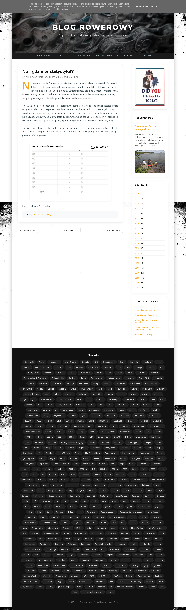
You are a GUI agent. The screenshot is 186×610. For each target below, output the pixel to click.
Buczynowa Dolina (55, 490)
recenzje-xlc (125, 431)
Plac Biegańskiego (92, 453)
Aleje (92, 405)
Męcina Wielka (137, 528)
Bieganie (133, 394)
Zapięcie (158, 576)
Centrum (72, 378)
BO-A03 (64, 480)
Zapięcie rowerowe (30, 581)
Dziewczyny (94, 410)
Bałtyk (97, 480)
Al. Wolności (145, 474)
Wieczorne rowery (96, 571)
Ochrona (124, 533)
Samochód (59, 554)
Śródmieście (129, 399)
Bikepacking (131, 485)
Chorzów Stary (75, 496)
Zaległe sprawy (144, 576)
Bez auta (123, 480)
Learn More (142, 6)
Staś (128, 367)
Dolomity (85, 362)
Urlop (89, 399)
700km (97, 474)
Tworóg (135, 565)
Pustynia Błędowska (103, 544)
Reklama (64, 549)
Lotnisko (26, 367)
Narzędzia (27, 426)
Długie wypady (87, 389)
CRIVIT (149, 490)
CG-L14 (115, 490)
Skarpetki (109, 554)
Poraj (114, 426)
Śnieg (75, 592)
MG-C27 (133, 522)
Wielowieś (113, 571)
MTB (26, 447)
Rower (41, 362)
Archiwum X (27, 480)
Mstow (113, 528)
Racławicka (146, 544)
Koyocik (86, 517)
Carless (25, 496)
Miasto (24, 528)
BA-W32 (40, 480)
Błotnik (92, 490)
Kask (48, 512)
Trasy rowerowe (64, 405)
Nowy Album (33, 373)
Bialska (56, 394)
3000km (52, 474)
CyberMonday (121, 496)
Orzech (49, 405)
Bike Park (86, 485)
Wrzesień (155, 571)
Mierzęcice (157, 421)
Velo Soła (31, 571)
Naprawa (82, 447)
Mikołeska (67, 528)
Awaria (31, 383)
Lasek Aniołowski (65, 399)
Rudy (103, 549)
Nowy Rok (69, 394)
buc (111, 581)
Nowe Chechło (70, 362)
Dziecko (135, 405)
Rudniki (97, 458)
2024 (137, 203)
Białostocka (57, 485)
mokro (160, 581)
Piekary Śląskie (58, 378)
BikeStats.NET (115, 485)
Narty (24, 533)
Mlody (95, 383)
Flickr (85, 501)
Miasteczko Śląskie (42, 367)
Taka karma (43, 565)
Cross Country (109, 362)
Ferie (153, 399)
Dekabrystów (103, 437)
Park (40, 538)
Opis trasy (125, 447)
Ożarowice (108, 367)
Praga (147, 538)
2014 (137, 253)
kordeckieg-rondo (108, 431)
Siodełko (97, 554)
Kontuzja (117, 442)
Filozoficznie (46, 501)
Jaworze (119, 506)
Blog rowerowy (93, 27)
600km (61, 437)
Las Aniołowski (30, 522)
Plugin (77, 538)
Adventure (120, 474)
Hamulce (146, 405)
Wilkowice (80, 405)
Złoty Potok (100, 581)
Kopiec (132, 410)
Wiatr (66, 571)
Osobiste (137, 447)
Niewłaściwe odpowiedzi (146, 315)
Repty (122, 362)
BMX (109, 405)
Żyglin (24, 399)
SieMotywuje (27, 389)
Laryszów (155, 517)
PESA (162, 533)
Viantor (43, 571)
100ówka (156, 463)
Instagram (84, 56)
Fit (57, 501)
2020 (137, 223)
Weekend (147, 362)
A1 (56, 410)
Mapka (36, 447)
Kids (79, 512)
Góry (27, 506)
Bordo (40, 490)
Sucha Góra (147, 389)
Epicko (91, 421)
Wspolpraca (111, 415)
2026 (137, 193)
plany (79, 587)
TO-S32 (137, 560)
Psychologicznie (28, 458)
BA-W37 (52, 480)
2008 (137, 282)
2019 (137, 228)
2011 (137, 268)
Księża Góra (99, 517)
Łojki (122, 463)
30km (63, 474)
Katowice (59, 512)
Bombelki (48, 373)
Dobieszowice (96, 378)
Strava (134, 389)
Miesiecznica (53, 528)
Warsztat (154, 373)
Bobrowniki (28, 490)
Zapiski (92, 431)
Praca (83, 378)
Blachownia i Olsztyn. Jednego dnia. (146, 128)
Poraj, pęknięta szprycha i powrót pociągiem (147, 328)
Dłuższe (80, 421)
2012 (137, 263)
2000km (103, 469)
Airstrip (132, 474)
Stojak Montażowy (45, 560)
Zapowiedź (43, 463)
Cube (109, 373)
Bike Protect (100, 485)
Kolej (101, 389)
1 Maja (40, 389)
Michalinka (158, 378)
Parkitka (49, 453)
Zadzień (161, 458)
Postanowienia (128, 453)
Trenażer (151, 367)
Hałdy (47, 506)
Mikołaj (47, 447)
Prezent (160, 453)
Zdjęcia (60, 581)
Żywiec (110, 592)
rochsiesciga (154, 415)
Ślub (161, 587)
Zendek (121, 394)
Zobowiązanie (84, 581)
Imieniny (72, 506)
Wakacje (145, 394)
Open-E (51, 426)
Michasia (79, 367)
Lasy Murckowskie (48, 522)
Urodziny (100, 399)
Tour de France (77, 565)
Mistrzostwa (101, 528)
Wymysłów (96, 394)
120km (36, 469)
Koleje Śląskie (152, 512)
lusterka (149, 581)
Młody (155, 410)
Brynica (99, 373)
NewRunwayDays (51, 533)
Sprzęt (160, 554)
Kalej (39, 512)
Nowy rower (110, 447)
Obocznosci (56, 383)
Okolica (40, 426)
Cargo (160, 490)
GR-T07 (114, 501)
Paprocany (63, 426)
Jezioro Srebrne (144, 506)
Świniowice (143, 463)
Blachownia (135, 383)
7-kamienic (84, 474)
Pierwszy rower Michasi (82, 426)
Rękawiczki (145, 549)
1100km (25, 469)
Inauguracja (108, 410)
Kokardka (52, 442)
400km (29, 437)
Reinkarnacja (51, 549)
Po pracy (88, 538)
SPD (36, 554)
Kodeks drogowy (108, 512)
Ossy (149, 447)
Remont (73, 415)
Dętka (26, 501)
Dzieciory (160, 389)
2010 (137, 272)
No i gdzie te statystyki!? (48, 71)
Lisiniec (51, 389)
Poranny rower (111, 453)
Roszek (76, 549)
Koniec (43, 517)
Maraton (62, 389)
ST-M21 (46, 554)
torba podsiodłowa (125, 587)
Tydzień (156, 565)
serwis (119, 373)
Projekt (158, 538)
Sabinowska (96, 415)
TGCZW (113, 560)
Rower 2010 (144, 378)
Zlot (75, 463)
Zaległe (129, 576)
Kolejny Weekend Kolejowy (72, 442)
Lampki (143, 517)
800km (71, 437)
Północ (42, 458)
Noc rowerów (80, 533)
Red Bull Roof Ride (32, 549)
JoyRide (158, 506)
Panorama (29, 538)
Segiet (71, 554)
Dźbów (128, 437)
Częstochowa (85, 373)
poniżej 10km (88, 463)
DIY (91, 437)
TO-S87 (29, 565)
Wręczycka (135, 458)
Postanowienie (146, 453)
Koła (162, 399)
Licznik (104, 522)
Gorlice (146, 501)
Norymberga (97, 533)
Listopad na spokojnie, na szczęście (146, 321)
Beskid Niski (110, 480)
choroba (157, 394)
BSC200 (87, 480)
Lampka (148, 442)
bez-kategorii (114, 399)
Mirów (78, 528)
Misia (89, 528)
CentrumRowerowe (56, 496)
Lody (114, 522)
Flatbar (74, 501)
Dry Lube (160, 496)
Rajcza (158, 544)
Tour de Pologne (156, 426)
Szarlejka (85, 560)
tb (111, 587)
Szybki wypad (99, 560)
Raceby (133, 544)
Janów (107, 506)
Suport (73, 560)
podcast (90, 587)
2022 (137, 213)
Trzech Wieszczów (32, 431)
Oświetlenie (27, 453)
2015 (137, 248)
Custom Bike (105, 496)
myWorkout (27, 587)
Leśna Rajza (91, 522)
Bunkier (69, 421)
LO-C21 (132, 517)
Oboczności (38, 214)
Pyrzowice (130, 378)
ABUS (39, 421)
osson (39, 587)
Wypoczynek (61, 576)
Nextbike (66, 533)
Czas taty (136, 496)
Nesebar (35, 533)
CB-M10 (103, 490)
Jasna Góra (103, 421)
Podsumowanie (114, 378)
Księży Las (131, 421)
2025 (137, 198)
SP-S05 (26, 554)
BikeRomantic (68, 410)
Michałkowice (37, 528)
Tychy (145, 565)
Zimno (71, 581)
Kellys (70, 512)
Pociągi (100, 538)
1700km (71, 469)
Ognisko (137, 533)
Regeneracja (59, 415)
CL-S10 (126, 490)
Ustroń (48, 431)
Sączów (123, 458)
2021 (137, 218)
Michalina (43, 383)
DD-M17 (148, 496)
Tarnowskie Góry (32, 394)
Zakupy (81, 431)
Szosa (159, 362)
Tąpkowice (82, 394)
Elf (35, 501)
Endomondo (141, 437)
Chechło (58, 367)
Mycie (124, 528)
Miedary (29, 405)
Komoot (92, 442)
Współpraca (120, 383)
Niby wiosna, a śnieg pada (147, 310)
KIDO (30, 512)
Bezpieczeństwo (157, 480)
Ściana (152, 587)
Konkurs (54, 517)
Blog (157, 485)
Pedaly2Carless (64, 453)
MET (123, 522)
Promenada (30, 544)
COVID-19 (138, 490)
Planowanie (101, 426)
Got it (154, 6)
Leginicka (64, 522)
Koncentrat (31, 517)
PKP (39, 453)
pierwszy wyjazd (65, 587)
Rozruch (46, 410)
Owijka (159, 447)
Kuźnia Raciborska (116, 517)
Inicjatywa (39, 442)
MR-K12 (145, 522)
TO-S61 (160, 560)
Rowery (86, 458)
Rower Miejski (90, 549)
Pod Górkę (113, 538)
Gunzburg (158, 501)
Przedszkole (45, 544)
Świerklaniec (54, 362)
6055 (73, 474)
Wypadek (46, 576)
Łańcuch (141, 587)
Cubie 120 (91, 496)
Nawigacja (96, 447)
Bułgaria (80, 490)
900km (108, 474)
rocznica (102, 463)
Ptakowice (72, 544)
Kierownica (91, 512)
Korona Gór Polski (70, 517)
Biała (45, 485)
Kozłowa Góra (46, 399)
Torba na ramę (59, 565)
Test (119, 367)
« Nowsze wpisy (27, 230)
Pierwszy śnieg (53, 538)
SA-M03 (157, 549)
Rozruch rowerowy (143, 334)
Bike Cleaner (72, 485)
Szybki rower (139, 426)
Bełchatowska (32, 485)
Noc (39, 405)
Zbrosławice (139, 415)
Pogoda (125, 538)
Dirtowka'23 (121, 405)
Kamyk (121, 410)
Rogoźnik (74, 458)
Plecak (67, 538)
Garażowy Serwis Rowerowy (35, 378)
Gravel (129, 373)
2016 (137, 243)
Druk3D (117, 437)
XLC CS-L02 (103, 576)
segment (101, 587)
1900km (83, 469)
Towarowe (92, 565)
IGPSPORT (59, 506)
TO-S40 (148, 560)
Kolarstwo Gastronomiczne (131, 512)
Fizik (65, 501)
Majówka (143, 410)
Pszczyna (59, 544)
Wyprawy (149, 458)
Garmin (135, 501)
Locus (159, 442)
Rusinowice (114, 549)
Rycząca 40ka (130, 549)
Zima (46, 394)
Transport (106, 565)
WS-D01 (59, 431)
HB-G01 (37, 506)
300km (158, 431)
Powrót (137, 538)
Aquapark (159, 474)
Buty (70, 490)
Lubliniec (144, 421)
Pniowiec (60, 373)
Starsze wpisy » (71, 230)
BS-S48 (75, 480)
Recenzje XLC (65, 56)
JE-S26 (83, 506)
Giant (69, 367)
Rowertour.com (151, 383)
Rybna (83, 415)
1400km (59, 469)
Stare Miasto (28, 560)
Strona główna (43, 56)
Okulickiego (150, 533)
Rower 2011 (122, 389)
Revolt (62, 458)
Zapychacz (47, 581)
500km (50, 437)
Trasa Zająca (121, 565)
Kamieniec (118, 421)
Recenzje (70, 383)
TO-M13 (125, 560)
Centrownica (38, 496)
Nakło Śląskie (32, 415)
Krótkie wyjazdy (133, 442)
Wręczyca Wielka (31, 576)
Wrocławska (141, 571)
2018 (137, 233)
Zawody (110, 394)
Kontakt (129, 56)
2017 (137, 238)
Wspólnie (125, 415)
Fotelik (94, 501)
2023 (137, 208)
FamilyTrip (155, 437)
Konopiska (105, 442)
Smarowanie (123, 554)
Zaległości (30, 463)
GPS (96, 362)
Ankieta (143, 399)
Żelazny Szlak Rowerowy (92, 592)
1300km (47, 469)
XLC (161, 367)
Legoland (77, 522)
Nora (158, 405)
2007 (137, 287)
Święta (73, 389)
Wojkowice (126, 571)
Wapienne (55, 571)
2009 (137, 278)
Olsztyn (46, 415)
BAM (101, 405)
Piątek (77, 453)
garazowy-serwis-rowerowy (129, 581)
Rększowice (110, 458)
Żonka (71, 373)
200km (115, 469)
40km (39, 437)
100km (138, 431)
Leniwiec (107, 383)
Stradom (61, 560)
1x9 (93, 469)
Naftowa (70, 447)
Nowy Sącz (111, 533)
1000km (28, 421)
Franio (27, 442)
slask (113, 463)
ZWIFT (70, 431)
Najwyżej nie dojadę (156, 528)
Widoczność (79, 571)
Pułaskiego (121, 544)
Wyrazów (75, 576)
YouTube (117, 576)
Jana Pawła (95, 506)
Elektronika (134, 362)
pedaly (50, 587)
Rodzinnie (141, 373)
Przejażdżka (33, 410)
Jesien (130, 506)
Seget (79, 399)
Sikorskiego (83, 554)
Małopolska (157, 522)
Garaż (124, 501)
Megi (110, 389)
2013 (137, 258)
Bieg (59, 421)
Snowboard (138, 554)
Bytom (81, 410)
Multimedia (83, 383)
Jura (34, 399)
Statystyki (146, 56)
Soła (150, 554)
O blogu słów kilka (107, 56)
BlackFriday (145, 485)
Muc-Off (58, 447)
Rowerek (124, 426)
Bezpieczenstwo (139, 480)
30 (43, 474)
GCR (104, 501)
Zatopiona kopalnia (61, 463)
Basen (82, 437)
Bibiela (49, 421)
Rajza (52, 458)
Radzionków (93, 367)
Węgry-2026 (89, 576)
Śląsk (131, 463)
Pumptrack (85, 544)
